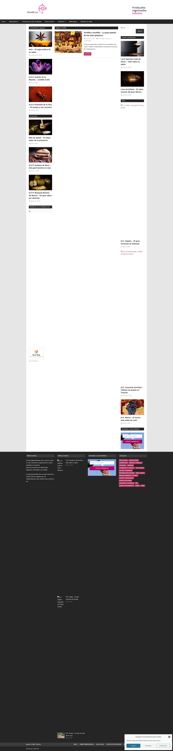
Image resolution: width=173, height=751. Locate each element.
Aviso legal (100, 744)
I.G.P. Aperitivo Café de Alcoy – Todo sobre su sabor (131, 61)
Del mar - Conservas (125, 470)
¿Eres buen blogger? (33, 361)
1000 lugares (73, 21)
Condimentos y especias (37, 28)
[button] (169, 737)
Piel (137, 483)
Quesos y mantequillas (126, 485)
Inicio (3, 21)
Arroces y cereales (135, 462)
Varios (137, 485)
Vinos (123, 100)
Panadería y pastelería (126, 483)
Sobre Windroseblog (87, 744)
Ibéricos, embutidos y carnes (128, 475)
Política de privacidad (113, 744)
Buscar (123, 27)
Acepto (133, 746)
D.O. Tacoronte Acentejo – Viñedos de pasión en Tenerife (132, 390)
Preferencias (163, 746)
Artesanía (61, 21)
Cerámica (130, 465)
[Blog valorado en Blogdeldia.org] (36, 354)
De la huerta (33, 116)
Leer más (87, 53)
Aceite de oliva (133, 460)
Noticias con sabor (86, 21)
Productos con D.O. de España (31, 21)
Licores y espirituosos (129, 37)
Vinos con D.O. (49, 21)
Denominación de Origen (126, 473)
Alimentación (13, 21)
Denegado (148, 746)
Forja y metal (140, 473)
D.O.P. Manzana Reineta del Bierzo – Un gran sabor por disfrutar (40, 195)
